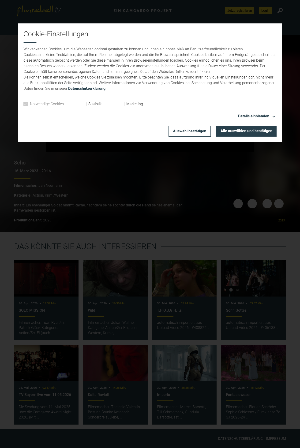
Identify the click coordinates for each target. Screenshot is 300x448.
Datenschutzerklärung (86, 88)
